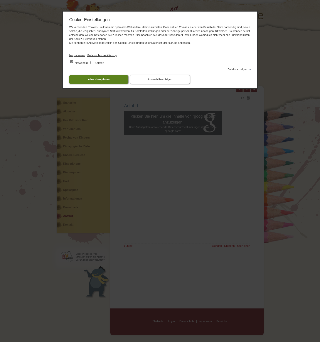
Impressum (77, 55)
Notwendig (81, 62)
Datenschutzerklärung (102, 55)
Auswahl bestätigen (160, 79)
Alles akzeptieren (98, 79)
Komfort (99, 62)
